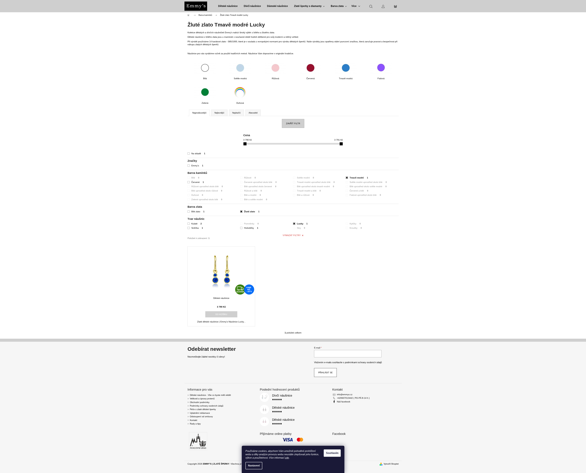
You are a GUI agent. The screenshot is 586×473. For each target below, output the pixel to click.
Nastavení (254, 465)
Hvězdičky (251, 228)
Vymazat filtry (292, 235)
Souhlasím (332, 453)
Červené (197, 182)
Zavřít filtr (293, 123)
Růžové (250, 177)
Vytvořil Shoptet (391, 464)
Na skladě (198, 153)
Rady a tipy (195, 423)
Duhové (197, 195)
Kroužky (356, 228)
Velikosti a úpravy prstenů (202, 398)
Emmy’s (197, 165)
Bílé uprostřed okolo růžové (206, 190)
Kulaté (196, 223)
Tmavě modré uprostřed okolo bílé (316, 182)
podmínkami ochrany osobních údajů (363, 362)
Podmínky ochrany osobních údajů (206, 406)
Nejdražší (236, 113)
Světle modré (305, 177)
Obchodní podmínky (199, 402)
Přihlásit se (325, 372)
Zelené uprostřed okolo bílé (206, 199)
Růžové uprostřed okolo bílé (207, 186)
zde (287, 457)
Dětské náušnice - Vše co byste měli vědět (210, 395)
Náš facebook (343, 401)
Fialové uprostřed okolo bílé (365, 195)
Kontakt (193, 420)
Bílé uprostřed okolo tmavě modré (315, 186)
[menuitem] (228, 6)
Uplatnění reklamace (200, 413)
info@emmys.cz (344, 394)
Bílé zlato (198, 211)
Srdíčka (197, 228)
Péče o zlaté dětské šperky (203, 409)
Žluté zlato (251, 211)
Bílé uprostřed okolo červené (260, 186)
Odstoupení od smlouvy (201, 416)
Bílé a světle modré (255, 199)
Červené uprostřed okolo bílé (260, 182)
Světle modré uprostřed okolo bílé (368, 182)
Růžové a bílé (253, 190)
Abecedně (253, 113)
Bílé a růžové (305, 195)
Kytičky (355, 223)
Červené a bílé (359, 190)
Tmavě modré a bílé (309, 190)
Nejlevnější (219, 113)
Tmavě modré (359, 177)
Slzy (301, 228)
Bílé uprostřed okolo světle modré (368, 186)
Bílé (195, 177)
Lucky (302, 223)
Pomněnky (251, 223)
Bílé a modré (252, 195)
